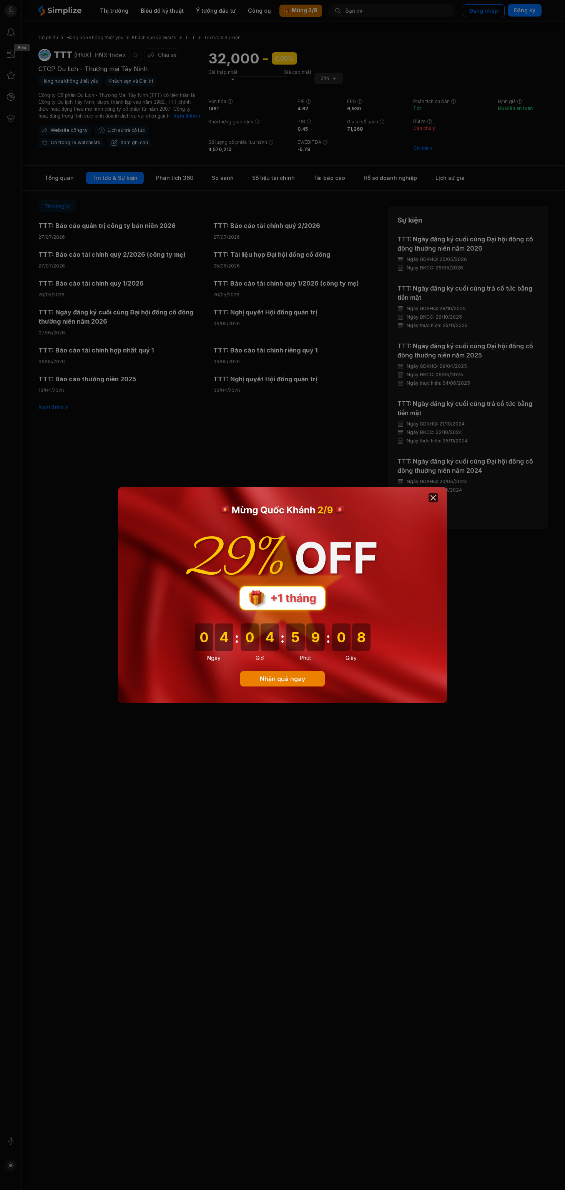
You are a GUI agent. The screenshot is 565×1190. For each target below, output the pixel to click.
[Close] (433, 497)
